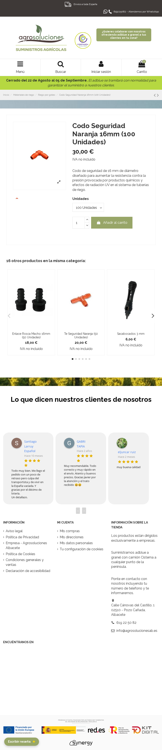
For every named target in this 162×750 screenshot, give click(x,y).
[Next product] (158, 95)
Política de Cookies (20, 554)
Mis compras (70, 531)
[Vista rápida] (31, 328)
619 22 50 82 (126, 623)
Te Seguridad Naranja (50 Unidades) (81, 335)
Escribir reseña (21, 741)
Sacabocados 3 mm (130, 333)
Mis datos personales (76, 543)
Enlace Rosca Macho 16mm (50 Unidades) (31, 335)
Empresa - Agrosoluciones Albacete (26, 545)
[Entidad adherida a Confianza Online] (82, 38)
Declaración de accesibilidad (28, 571)
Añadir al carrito (115, 223)
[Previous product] (155, 95)
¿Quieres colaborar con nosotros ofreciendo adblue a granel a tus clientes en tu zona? (123, 34)
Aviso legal (14, 531)
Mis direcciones (72, 537)
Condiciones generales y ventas (25, 562)
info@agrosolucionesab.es (136, 631)
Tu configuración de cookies (81, 549)
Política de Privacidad (22, 537)
